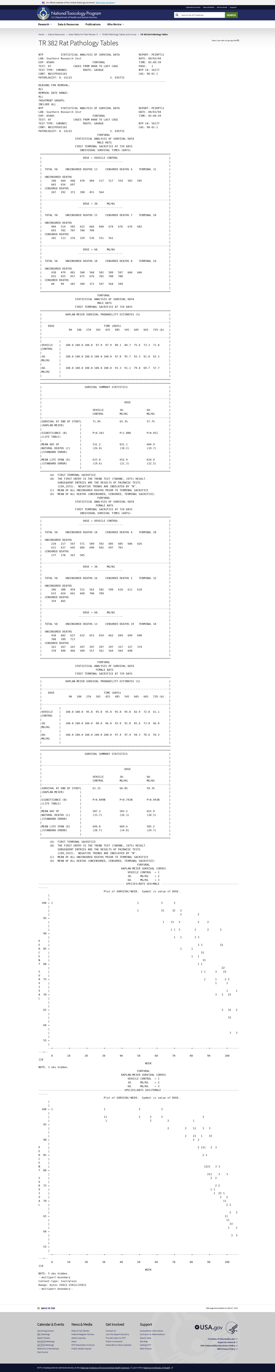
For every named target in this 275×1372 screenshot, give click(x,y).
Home (41, 34)
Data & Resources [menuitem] (68, 24)
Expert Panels (43, 1337)
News (74, 1341)
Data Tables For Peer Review (82, 34)
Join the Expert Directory (117, 1334)
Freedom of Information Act (221, 1338)
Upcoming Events (45, 1330)
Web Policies (146, 1348)
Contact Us (111, 1330)
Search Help (145, 1337)
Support (233, 7)
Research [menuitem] (43, 24)
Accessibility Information (151, 1330)
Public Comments (114, 1341)
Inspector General (226, 1342)
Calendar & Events (193, 7)
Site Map (144, 1341)
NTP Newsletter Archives (83, 1345)
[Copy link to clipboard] (238, 40)
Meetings (43, 1334)
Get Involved (222, 7)
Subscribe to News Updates (118, 1345)
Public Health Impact (81, 1348)
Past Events (42, 1352)
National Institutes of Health (156, 1367)
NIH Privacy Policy (226, 1348)
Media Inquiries (78, 1337)
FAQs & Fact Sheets (80, 1330)
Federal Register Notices (82, 1334)
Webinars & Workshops (48, 1348)
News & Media (208, 7)
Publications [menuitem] (93, 24)
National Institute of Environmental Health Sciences (104, 1367)
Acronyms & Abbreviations (152, 1334)
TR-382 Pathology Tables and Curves (119, 34)
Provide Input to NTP (116, 1337)
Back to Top (48, 1308)
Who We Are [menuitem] (114, 24)
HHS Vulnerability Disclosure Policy (218, 1345)
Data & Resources (56, 34)
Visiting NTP (145, 1345)
